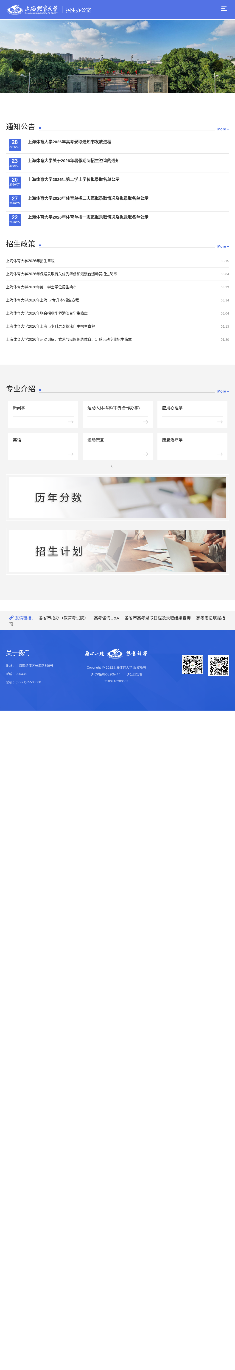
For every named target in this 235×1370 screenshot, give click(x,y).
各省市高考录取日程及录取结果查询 (158, 618)
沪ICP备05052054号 (105, 674)
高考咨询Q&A (106, 618)
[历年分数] (118, 497)
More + (223, 129)
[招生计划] (118, 551)
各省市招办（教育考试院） (63, 618)
